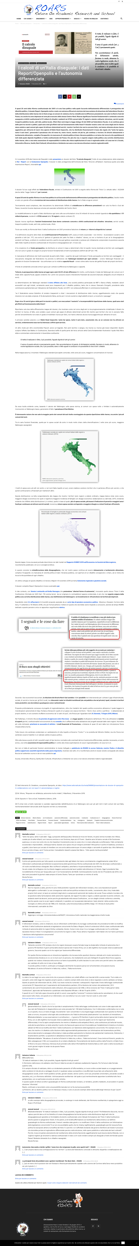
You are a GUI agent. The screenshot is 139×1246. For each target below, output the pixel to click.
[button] (121, 19)
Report (50, 822)
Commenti (120, 104)
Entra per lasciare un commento (32, 852)
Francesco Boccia (41, 820)
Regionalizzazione (41, 63)
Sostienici (104, 19)
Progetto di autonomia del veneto (104, 820)
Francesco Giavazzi (53, 820)
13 (45, 84)
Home (19, 19)
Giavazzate (36, 23)
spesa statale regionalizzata (61, 822)
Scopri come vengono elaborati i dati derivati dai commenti (66, 1183)
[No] (136, 1243)
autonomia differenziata (61, 818)
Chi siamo (28, 19)
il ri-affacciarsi (33, 602)
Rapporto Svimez (20, 822)
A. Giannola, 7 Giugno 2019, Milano (104, 713)
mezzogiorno (81, 820)
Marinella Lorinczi (28, 834)
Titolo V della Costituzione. (103, 822)
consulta (58, 721)
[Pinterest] (69, 97)
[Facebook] (118, 1)
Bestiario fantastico (26, 23)
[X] (122, 1)
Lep (74, 820)
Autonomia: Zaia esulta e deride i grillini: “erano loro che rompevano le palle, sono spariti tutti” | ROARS (59, 1147)
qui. (58, 586)
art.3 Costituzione (47, 818)
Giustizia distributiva (65, 820)
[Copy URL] (79, 97)
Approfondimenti (62, 19)
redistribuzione (31, 822)
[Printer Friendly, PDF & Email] (21, 813)
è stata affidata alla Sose (57, 283)
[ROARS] (69, 9)
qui (40, 164)
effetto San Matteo (21, 820)
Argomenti (40, 19)
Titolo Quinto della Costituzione (85, 822)
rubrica (62, 607)
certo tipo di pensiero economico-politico (82, 602)
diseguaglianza (106, 818)
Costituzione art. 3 (95, 818)
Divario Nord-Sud (116, 818)
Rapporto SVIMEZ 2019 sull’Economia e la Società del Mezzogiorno (91, 562)
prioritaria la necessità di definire (42, 724)
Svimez (73, 822)
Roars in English (91, 19)
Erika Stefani (31, 820)
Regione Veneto (42, 822)
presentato (57, 159)
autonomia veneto (75, 818)
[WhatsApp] (74, 97)
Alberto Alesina (37, 818)
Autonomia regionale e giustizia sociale (91, 581)
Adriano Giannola (25, 818)
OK (123, 1243)
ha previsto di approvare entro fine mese (54, 719)
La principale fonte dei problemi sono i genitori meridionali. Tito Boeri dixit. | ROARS (52, 1161)
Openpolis (89, 820)
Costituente (85, 818)
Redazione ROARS (25, 84)
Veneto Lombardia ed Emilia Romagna (45, 591)
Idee (51, 19)
